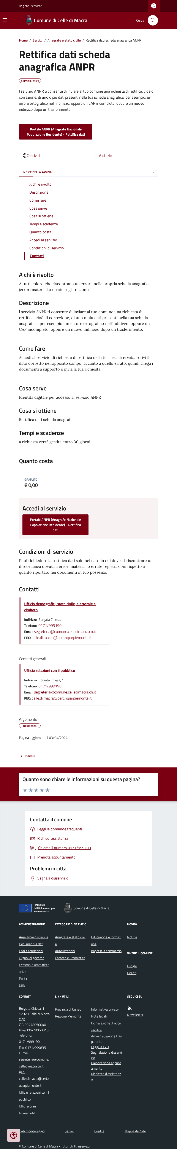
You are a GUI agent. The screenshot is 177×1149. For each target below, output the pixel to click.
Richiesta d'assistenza (106, 1076)
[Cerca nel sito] (151, 20)
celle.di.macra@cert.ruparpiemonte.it (62, 637)
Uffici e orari (27, 1106)
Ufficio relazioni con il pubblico (49, 670)
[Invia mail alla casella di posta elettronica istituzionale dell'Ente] (34, 1063)
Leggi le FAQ (100, 1047)
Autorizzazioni (65, 950)
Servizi (38, 40)
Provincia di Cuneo (68, 1009)
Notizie (132, 937)
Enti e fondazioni (31, 950)
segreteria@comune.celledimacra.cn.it (65, 631)
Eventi (131, 973)
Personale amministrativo (34, 968)
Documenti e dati (31, 944)
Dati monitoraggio (31, 1131)
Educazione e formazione (106, 940)
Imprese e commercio (106, 950)
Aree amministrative (33, 937)
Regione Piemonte (30, 5)
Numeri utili (27, 1113)
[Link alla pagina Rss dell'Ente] (129, 1008)
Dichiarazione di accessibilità (106, 1027)
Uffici (22, 985)
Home (23, 40)
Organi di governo (31, 957)
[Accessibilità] (13, 1135)
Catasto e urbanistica (70, 957)
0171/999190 (50, 625)
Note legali (99, 1016)
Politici (23, 978)
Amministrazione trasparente (106, 1038)
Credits (99, 1131)
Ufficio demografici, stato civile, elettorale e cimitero (60, 607)
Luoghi (132, 966)
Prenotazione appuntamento (106, 1065)
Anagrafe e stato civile (64, 40)
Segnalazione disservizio (106, 1055)
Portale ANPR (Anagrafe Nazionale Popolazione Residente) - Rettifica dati (56, 132)
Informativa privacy (105, 1009)
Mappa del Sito (135, 1131)
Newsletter (135, 1014)
